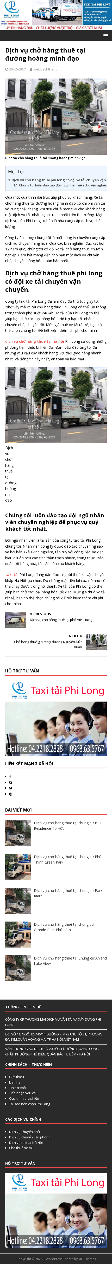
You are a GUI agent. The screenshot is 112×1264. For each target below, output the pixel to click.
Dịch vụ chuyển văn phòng (29, 1137)
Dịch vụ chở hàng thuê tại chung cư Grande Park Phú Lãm (64, 927)
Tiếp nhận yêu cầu (23, 1093)
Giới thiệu (16, 1076)
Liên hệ (14, 1082)
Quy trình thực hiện (24, 1098)
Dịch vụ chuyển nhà (24, 1131)
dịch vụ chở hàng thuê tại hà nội (35, 341)
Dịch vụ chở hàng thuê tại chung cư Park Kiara (68, 893)
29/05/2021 (18, 69)
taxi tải (12, 574)
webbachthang (45, 69)
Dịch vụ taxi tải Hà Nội (26, 1142)
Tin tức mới (17, 1087)
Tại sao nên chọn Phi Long (29, 1103)
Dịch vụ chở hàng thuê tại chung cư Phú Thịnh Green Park (67, 859)
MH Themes (87, 1259)
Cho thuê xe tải (21, 1147)
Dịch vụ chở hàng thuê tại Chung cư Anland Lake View (70, 961)
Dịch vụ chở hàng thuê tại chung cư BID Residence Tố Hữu (67, 825)
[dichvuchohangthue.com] (56, 27)
